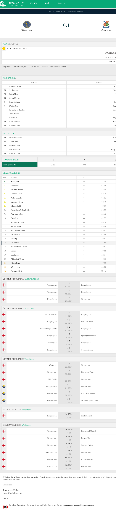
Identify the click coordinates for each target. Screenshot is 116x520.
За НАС (6, 498)
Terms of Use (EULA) (11, 490)
